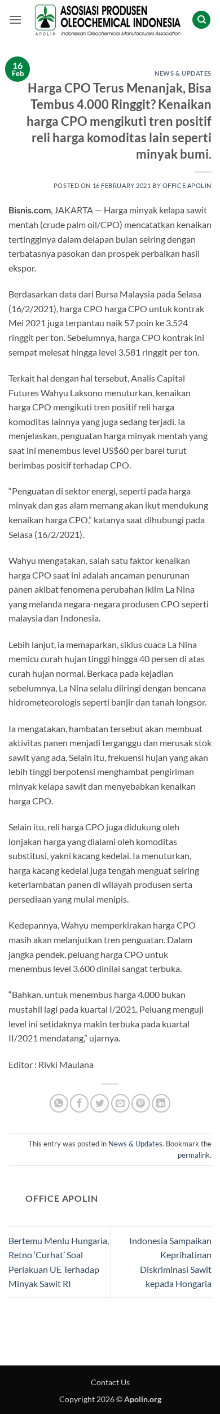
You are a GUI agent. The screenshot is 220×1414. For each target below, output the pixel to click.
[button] (15, 19)
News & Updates (183, 73)
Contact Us (110, 1382)
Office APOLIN (187, 185)
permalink (194, 1154)
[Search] (201, 20)
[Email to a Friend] (120, 1103)
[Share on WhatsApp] (59, 1103)
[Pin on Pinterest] (140, 1103)
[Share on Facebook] (79, 1103)
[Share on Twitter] (99, 1103)
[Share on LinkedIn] (161, 1103)
